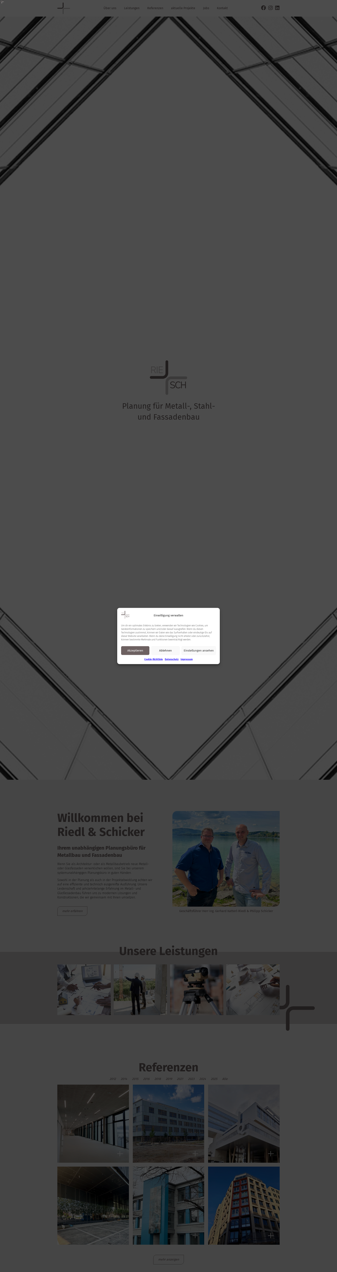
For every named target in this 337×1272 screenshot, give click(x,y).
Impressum (187, 659)
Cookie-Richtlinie (153, 659)
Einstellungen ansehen (199, 650)
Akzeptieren (135, 650)
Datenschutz (172, 659)
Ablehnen (165, 650)
